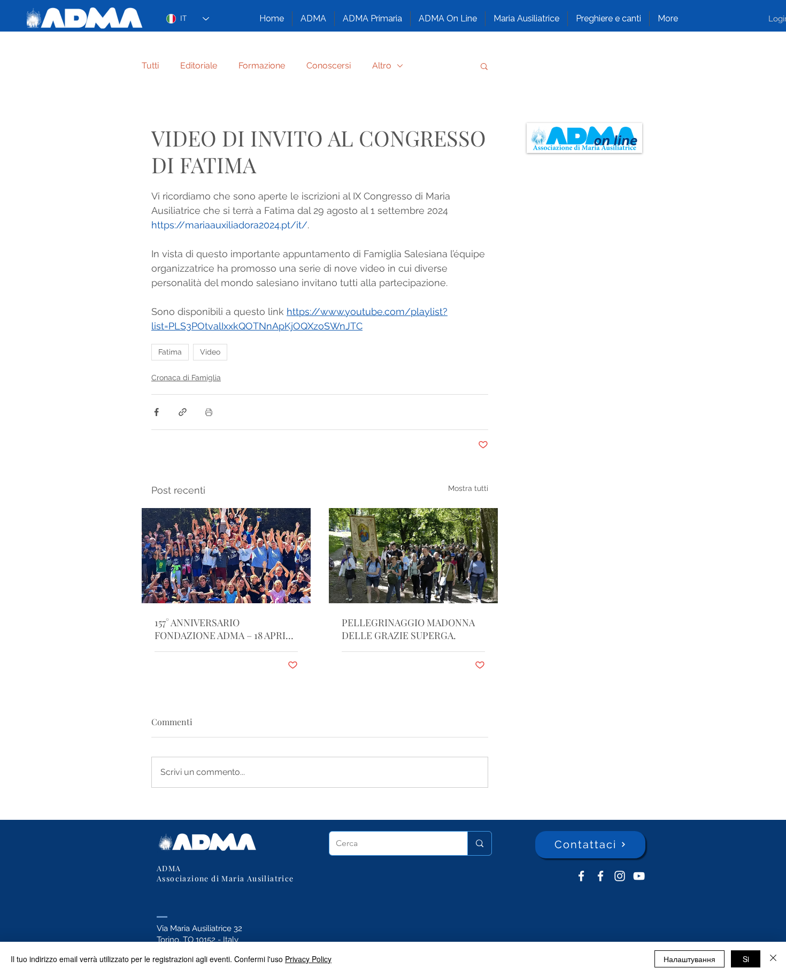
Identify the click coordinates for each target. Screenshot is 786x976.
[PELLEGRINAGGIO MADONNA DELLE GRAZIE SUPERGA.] (413, 555)
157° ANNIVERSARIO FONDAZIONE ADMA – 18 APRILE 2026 (226, 629)
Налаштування (689, 959)
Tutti (150, 65)
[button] (313, 18)
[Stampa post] (209, 412)
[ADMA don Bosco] (581, 876)
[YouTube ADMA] (639, 876)
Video (210, 352)
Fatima (170, 352)
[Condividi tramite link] (183, 412)
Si (746, 959)
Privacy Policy (308, 959)
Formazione (261, 65)
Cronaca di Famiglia (186, 377)
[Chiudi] (773, 958)
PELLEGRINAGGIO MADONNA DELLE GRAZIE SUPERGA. (408, 629)
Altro (381, 65)
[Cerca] (479, 843)
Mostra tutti (468, 488)
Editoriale (198, 65)
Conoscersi (328, 65)
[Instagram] (620, 876)
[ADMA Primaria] (600, 876)
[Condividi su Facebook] (156, 412)
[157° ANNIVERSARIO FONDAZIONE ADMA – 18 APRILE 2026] (226, 555)
